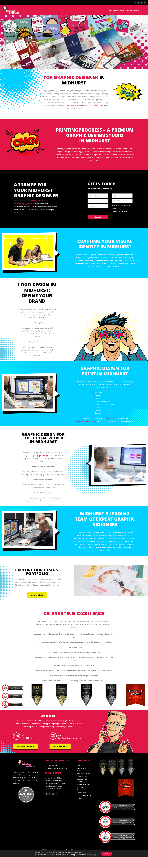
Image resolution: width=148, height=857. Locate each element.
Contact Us (48, 715)
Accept (106, 854)
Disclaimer (80, 787)
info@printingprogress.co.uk (129, 10)
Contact (79, 782)
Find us (79, 765)
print (116, 381)
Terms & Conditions (84, 795)
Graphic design (82, 768)
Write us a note (60, 746)
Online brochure (82, 776)
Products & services (84, 774)
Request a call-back (25, 746)
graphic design (42, 455)
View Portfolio (37, 595)
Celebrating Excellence (74, 613)
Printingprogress (64, 149)
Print (78, 771)
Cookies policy (82, 793)
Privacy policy (81, 790)
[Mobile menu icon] (144, 10)
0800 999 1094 (113, 10)
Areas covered (82, 779)
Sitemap (79, 798)
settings (93, 855)
